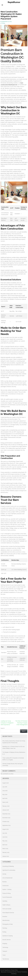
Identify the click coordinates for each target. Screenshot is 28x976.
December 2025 (6, 813)
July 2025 (4, 833)
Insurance (4, 916)
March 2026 (5, 802)
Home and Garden (6, 908)
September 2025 (6, 825)
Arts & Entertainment (7, 878)
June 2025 (4, 837)
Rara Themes (17, 972)
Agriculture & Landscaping (8, 870)
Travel (3, 955)
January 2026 (5, 810)
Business (4, 881)
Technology (5, 947)
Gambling (4, 901)
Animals (4, 874)
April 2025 (4, 844)
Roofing (4, 932)
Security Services (6, 939)
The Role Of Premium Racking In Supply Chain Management (21, 722)
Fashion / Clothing (6, 889)
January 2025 (5, 856)
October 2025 (5, 821)
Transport (4, 951)
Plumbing (4, 928)
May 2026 (4, 794)
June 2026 (4, 790)
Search (3, 728)
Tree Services (5, 959)
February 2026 (5, 806)
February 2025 (5, 852)
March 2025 (5, 848)
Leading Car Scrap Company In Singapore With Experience (7, 722)
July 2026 (4, 786)
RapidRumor (14, 2)
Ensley (3, 23)
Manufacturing (5, 920)
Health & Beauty (6, 905)
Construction (5, 885)
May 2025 (4, 840)
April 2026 (4, 798)
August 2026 (5, 783)
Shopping (4, 943)
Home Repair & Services (8, 912)
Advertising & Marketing (8, 866)
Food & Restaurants (7, 897)
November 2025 (6, 817)
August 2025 (5, 829)
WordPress (14, 973)
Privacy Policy (14, 970)
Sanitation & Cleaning (7, 935)
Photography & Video (7, 924)
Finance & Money (6, 893)
